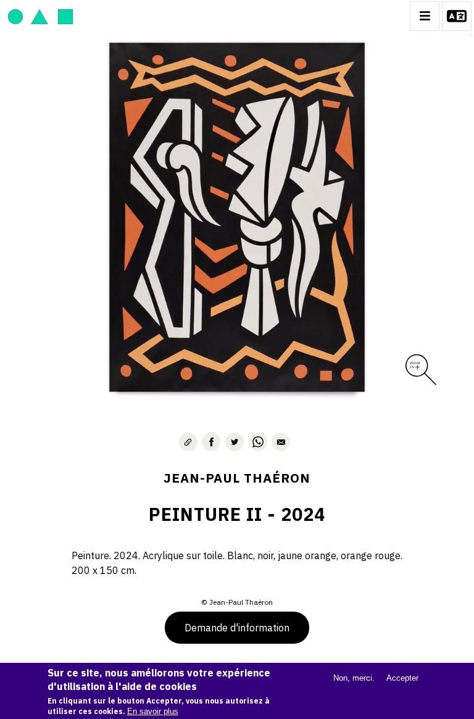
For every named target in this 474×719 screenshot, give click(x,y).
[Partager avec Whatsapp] (258, 442)
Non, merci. (354, 678)
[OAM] (40, 16)
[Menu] (424, 16)
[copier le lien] (188, 442)
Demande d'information (237, 627)
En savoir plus (152, 711)
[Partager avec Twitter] (234, 442)
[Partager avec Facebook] (211, 442)
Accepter (402, 678)
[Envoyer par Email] (281, 442)
